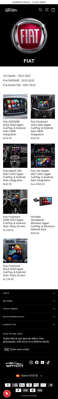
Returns (8, 301)
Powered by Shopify (29, 396)
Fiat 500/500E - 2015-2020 (18, 80)
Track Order (10, 309)
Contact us (9, 324)
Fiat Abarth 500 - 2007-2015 (19, 85)
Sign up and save (13, 334)
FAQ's (6, 293)
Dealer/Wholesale (14, 316)
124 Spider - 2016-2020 (16, 76)
